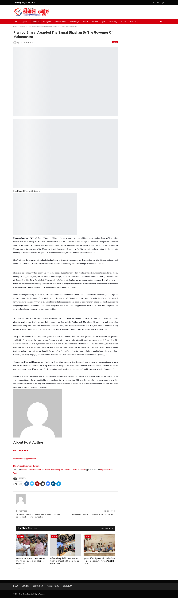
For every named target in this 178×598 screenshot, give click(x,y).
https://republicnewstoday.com (26, 466)
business (21, 478)
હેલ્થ (103, 22)
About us (25, 586)
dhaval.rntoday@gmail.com (24, 459)
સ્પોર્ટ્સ (123, 22)
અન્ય (132, 22)
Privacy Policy (53, 586)
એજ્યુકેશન (47, 22)
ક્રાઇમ (85, 22)
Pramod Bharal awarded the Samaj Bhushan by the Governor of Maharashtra (53, 469)
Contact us (38, 586)
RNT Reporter (20, 450)
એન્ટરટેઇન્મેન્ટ (60, 22)
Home (15, 586)
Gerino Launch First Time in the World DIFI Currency (93, 514)
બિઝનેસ (36, 22)
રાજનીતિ (95, 22)
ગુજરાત (24, 22)
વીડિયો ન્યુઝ (74, 22)
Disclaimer (67, 586)
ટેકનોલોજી (113, 22)
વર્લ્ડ (16, 22)
